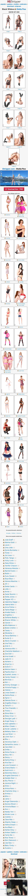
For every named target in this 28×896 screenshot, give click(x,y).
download (10, 6)
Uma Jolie (9, 548)
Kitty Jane (21, 214)
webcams (23, 4)
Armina (7, 794)
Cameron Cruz (21, 238)
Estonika (8, 303)
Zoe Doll (8, 654)
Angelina (8, 615)
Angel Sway (9, 721)
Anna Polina (9, 607)
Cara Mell (8, 747)
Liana (7, 799)
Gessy (7, 757)
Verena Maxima (11, 581)
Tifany (21, 439)
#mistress (18, 533)
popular (3, 4)
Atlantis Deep (10, 822)
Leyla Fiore (21, 370)
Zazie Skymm (10, 594)
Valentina (8, 214)
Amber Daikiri (10, 832)
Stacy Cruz (9, 716)
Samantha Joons (11, 744)
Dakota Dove (10, 700)
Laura (7, 545)
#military (14, 533)
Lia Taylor (8, 437)
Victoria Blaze (10, 807)
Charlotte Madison (12, 651)
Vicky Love (9, 560)
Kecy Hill (8, 755)
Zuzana (8, 848)
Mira (6, 796)
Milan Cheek (10, 726)
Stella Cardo (10, 586)
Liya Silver (9, 734)
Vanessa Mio (10, 649)
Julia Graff (9, 540)
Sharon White (10, 620)
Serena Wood (10, 804)
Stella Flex (21, 9)
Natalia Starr (10, 778)
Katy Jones (21, 461)
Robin (7, 573)
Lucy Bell (21, 282)
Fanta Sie (8, 835)
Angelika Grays (11, 703)
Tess (8, 504)
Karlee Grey (9, 830)
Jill (6, 584)
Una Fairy (8, 643)
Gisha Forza (9, 752)
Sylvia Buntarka (11, 550)
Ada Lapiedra (10, 724)
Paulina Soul (9, 672)
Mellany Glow (21, 394)
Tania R (7, 706)
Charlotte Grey (10, 791)
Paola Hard (7, 260)
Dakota (21, 327)
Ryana (8, 526)
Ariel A (7, 646)
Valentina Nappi (11, 602)
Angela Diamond (11, 775)
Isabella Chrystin (21, 416)
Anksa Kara (9, 788)
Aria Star (8, 762)
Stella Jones (10, 597)
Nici (6, 682)
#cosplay (8, 533)
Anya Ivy (8, 664)
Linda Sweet (21, 305)
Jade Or (8, 394)
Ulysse (7, 623)
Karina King (9, 760)
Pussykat (8, 461)
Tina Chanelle (10, 708)
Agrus (7, 698)
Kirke (7, 786)
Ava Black (8, 827)
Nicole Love (9, 814)
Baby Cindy (9, 845)
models (16, 4)
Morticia (8, 680)
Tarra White (8, 372)
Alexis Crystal (10, 641)
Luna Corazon (10, 765)
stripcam (18, 6)
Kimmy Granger (11, 685)
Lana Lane (21, 504)
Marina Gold (9, 542)
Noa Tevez (9, 838)
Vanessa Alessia (11, 568)
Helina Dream (10, 825)
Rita (6, 739)
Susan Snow (8, 370)
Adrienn (21, 526)
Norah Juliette (10, 729)
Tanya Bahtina (10, 636)
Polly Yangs (9, 558)
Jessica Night (10, 783)
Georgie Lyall (10, 718)
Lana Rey (8, 238)
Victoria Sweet (8, 349)
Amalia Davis (10, 612)
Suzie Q (8, 638)
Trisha (7, 711)
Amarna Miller (21, 260)
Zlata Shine (9, 563)
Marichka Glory (11, 773)
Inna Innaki (9, 656)
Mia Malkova (10, 625)
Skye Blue (9, 579)
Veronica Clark (10, 742)
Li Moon (8, 282)
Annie (7, 592)
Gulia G (7, 667)
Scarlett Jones (10, 674)
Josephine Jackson (21, 349)
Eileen (21, 483)
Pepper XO (9, 599)
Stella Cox (8, 416)
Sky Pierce (9, 781)
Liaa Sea (8, 843)
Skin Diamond (10, 840)
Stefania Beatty (11, 617)
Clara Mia (8, 819)
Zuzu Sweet (9, 576)
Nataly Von (9, 812)
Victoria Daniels (21, 303)
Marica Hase (10, 669)
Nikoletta (8, 633)
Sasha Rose (9, 695)
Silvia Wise (9, 713)
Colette (8, 817)
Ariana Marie (10, 768)
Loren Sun (9, 737)
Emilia (7, 750)
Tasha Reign (9, 610)
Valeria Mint (9, 605)
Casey (7, 327)
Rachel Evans (10, 571)
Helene (7, 690)
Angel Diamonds (11, 801)
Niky (21, 437)
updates (10, 4)
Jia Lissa (8, 555)
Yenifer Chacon (11, 566)
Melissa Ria (21, 216)
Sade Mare (7, 483)
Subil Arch (9, 770)
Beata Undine (10, 628)
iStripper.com (8, 169)
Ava (6, 809)
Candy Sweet (10, 677)
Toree (7, 553)
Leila (6, 589)
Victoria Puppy (10, 687)
